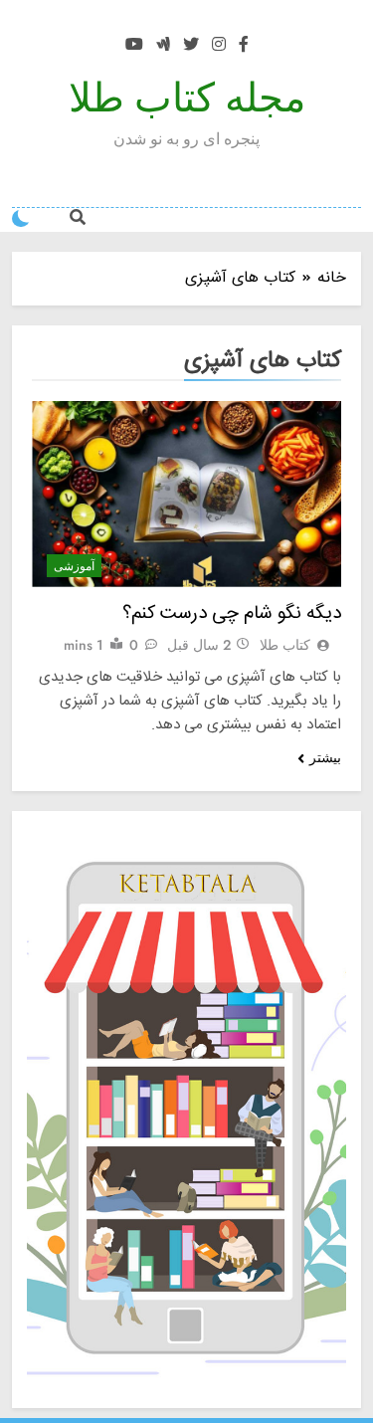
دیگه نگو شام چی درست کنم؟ (231, 613)
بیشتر (325, 757)
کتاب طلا (285, 645)
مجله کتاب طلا (187, 98)
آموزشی (74, 566)
